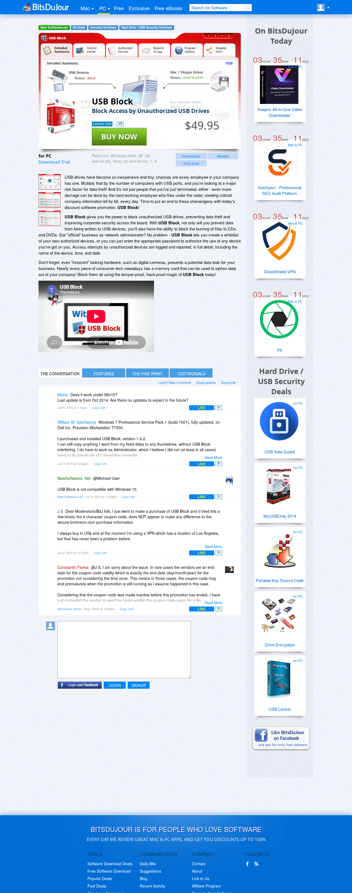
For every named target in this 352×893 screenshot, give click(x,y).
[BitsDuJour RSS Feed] (257, 863)
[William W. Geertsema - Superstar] (51, 426)
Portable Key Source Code (280, 580)
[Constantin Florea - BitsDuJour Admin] (230, 571)
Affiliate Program (206, 886)
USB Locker (280, 709)
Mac (85, 8)
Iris (279, 349)
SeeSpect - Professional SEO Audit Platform (279, 190)
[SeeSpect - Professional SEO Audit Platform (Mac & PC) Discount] (279, 161)
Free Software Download (109, 871)
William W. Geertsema (76, 422)
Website (223, 156)
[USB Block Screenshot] (49, 182)
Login (115, 685)
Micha (62, 394)
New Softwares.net (54, 27)
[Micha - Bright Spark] (51, 398)
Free (119, 8)
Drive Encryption (280, 644)
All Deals (79, 27)
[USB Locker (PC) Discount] (279, 676)
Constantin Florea (73, 567)
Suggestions (150, 871)
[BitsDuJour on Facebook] (248, 863)
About (197, 871)
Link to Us (200, 878)
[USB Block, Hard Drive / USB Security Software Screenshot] (49, 218)
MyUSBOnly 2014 (279, 516)
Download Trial (54, 162)
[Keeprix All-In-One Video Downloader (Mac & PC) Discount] (279, 82)
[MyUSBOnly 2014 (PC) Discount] (279, 483)
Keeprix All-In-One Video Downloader (280, 112)
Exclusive (139, 8)
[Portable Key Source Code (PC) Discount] (279, 548)
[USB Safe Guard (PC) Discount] (279, 419)
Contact (198, 863)
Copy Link (98, 407)
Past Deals (96, 886)
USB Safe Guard (280, 451)
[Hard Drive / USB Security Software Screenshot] (49, 200)
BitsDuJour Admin (69, 609)
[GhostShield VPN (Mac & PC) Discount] (279, 239)
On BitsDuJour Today (281, 36)
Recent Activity (152, 886)
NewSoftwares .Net (74, 478)
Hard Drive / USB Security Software (146, 27)
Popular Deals (99, 878)
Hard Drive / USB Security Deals (281, 381)
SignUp (138, 685)
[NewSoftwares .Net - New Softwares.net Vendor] (230, 482)
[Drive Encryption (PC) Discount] (279, 612)
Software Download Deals (109, 863)
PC (102, 8)
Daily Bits (148, 863)
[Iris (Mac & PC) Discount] (279, 317)
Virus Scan (191, 163)
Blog (143, 878)
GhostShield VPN (280, 271)
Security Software (103, 27)
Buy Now (119, 136)
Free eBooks (168, 8)
